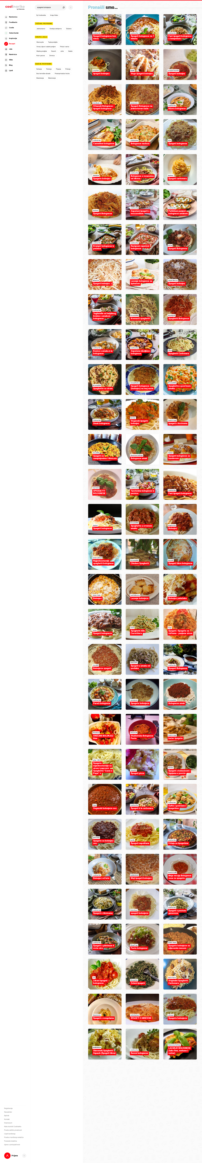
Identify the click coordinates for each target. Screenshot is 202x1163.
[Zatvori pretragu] (70, 7)
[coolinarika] (15, 7)
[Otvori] (24, 1156)
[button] (15, 44)
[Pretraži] (63, 7)
